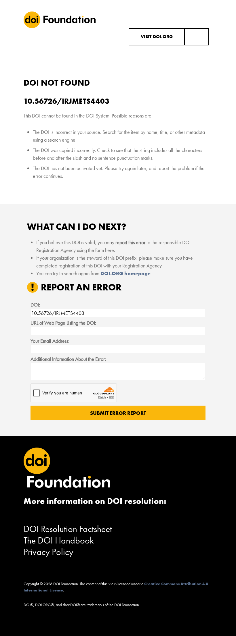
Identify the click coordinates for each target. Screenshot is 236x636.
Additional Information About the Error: (68, 359)
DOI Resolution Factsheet (68, 529)
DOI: (35, 304)
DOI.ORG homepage (125, 273)
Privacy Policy (48, 552)
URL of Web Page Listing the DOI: (63, 322)
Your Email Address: (50, 341)
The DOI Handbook (59, 540)
